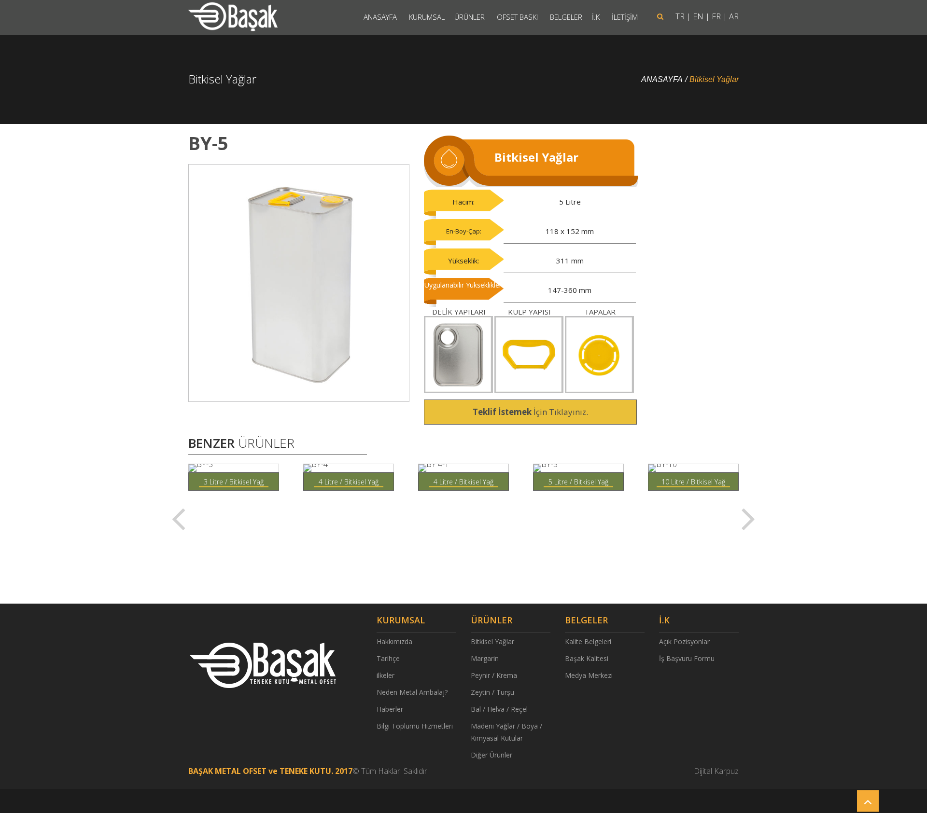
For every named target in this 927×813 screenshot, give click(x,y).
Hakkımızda (394, 641)
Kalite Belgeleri (588, 641)
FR (716, 16)
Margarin (485, 658)
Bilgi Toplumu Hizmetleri (415, 725)
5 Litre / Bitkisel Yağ (578, 481)
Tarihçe (388, 658)
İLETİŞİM (625, 17)
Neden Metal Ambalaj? (412, 692)
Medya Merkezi (589, 675)
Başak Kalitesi (586, 658)
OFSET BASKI (517, 17)
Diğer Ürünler (491, 754)
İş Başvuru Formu (687, 658)
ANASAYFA (380, 17)
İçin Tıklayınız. (530, 411)
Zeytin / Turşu (492, 692)
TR (680, 16)
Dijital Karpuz (716, 771)
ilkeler (385, 675)
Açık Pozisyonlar (684, 641)
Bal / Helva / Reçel (499, 709)
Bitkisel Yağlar (714, 79)
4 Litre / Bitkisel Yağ (349, 481)
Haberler (390, 709)
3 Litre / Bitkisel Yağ (234, 481)
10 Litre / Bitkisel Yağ (693, 481)
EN (698, 16)
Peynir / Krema (494, 675)
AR (734, 16)
